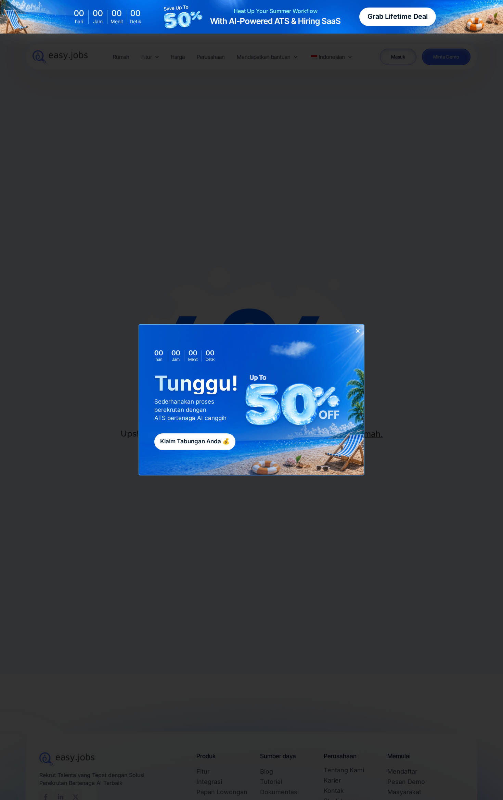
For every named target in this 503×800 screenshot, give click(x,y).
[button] (357, 330)
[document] (251, 400)
